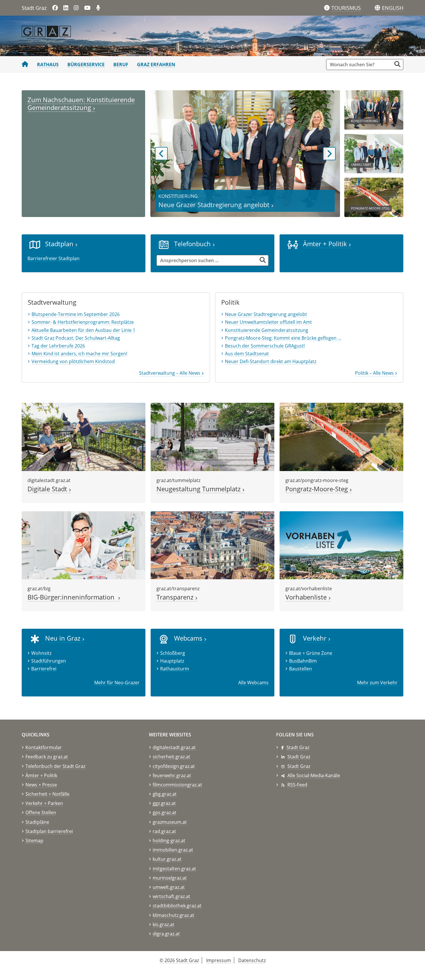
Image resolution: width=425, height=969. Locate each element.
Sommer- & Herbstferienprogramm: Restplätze (83, 322)
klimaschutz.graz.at (173, 915)
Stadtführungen (48, 661)
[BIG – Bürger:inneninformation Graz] (83, 545)
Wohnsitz (41, 653)
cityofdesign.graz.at (174, 766)
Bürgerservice (86, 64)
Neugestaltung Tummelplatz (199, 488)
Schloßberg (172, 653)
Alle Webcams (253, 682)
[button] (392, 8)
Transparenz (175, 597)
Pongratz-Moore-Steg (317, 488)
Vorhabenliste (306, 597)
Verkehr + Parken (44, 803)
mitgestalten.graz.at (174, 868)
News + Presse (41, 785)
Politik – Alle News (375, 373)
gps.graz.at (164, 812)
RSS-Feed (297, 785)
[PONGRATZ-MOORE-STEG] (373, 197)
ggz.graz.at (164, 803)
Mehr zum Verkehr (377, 682)
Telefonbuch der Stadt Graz (55, 766)
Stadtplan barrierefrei (49, 831)
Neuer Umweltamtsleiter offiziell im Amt (268, 322)
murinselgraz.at (170, 878)
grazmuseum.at (170, 822)
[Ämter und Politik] (292, 244)
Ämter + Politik (326, 243)
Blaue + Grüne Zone (310, 653)
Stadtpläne (37, 822)
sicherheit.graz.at (171, 756)
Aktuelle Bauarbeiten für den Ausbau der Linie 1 (83, 330)
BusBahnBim (303, 661)
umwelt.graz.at (169, 887)
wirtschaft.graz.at (171, 896)
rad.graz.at (164, 831)
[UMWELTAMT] (373, 153)
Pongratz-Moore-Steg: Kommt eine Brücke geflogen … (283, 338)
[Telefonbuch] (163, 244)
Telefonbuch (193, 243)
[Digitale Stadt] (83, 436)
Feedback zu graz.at (46, 756)
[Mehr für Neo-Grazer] (34, 638)
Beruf (120, 64)
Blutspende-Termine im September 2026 (76, 314)
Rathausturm (174, 668)
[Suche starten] (397, 64)
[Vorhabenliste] (341, 545)
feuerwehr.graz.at (172, 775)
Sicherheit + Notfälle (47, 794)
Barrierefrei (43, 668)
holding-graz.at (169, 840)
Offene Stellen (40, 812)
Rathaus (48, 64)
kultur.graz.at (167, 859)
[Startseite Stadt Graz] (25, 64)
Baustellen (300, 668)
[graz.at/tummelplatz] (212, 436)
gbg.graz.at (165, 794)
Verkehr (315, 638)
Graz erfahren (156, 64)
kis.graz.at (163, 924)
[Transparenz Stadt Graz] (212, 545)
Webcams (189, 638)
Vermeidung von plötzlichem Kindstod (73, 361)
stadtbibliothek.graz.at (177, 905)
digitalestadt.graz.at (174, 747)
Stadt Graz (298, 747)
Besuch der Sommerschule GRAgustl (265, 346)
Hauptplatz (172, 661)
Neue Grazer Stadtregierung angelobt (214, 204)
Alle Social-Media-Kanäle (313, 775)
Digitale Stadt (48, 488)
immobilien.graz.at (173, 850)
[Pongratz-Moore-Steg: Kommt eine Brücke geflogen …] (341, 436)
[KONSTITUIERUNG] (373, 109)
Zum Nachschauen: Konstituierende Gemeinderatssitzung (81, 103)
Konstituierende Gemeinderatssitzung (266, 330)
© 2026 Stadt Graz (179, 960)
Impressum (218, 960)
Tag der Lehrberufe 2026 (58, 346)
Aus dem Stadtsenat (247, 353)
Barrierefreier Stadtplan (53, 258)
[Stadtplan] (34, 244)
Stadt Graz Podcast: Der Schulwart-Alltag (76, 338)
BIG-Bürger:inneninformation (72, 597)
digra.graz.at (166, 934)
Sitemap (34, 840)
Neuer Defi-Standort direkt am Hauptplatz (270, 361)
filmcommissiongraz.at (177, 785)
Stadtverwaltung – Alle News (170, 373)
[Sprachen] (377, 8)
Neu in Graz (63, 638)
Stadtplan (60, 243)
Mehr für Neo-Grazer (117, 682)
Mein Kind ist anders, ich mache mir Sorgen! (79, 353)
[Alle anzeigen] (163, 638)
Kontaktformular (43, 747)
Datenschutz (252, 960)
